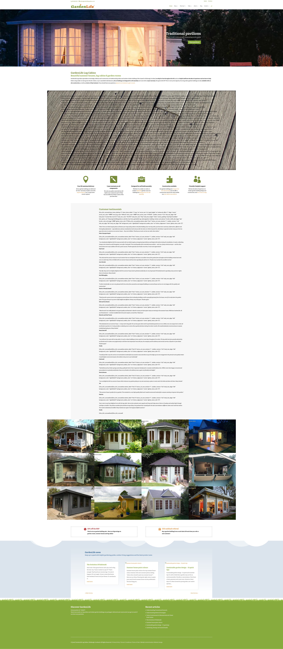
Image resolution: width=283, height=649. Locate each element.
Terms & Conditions (126, 642)
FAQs (189, 6)
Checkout (210, 1)
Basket (205, 1)
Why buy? (182, 6)
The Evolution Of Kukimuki (97, 565)
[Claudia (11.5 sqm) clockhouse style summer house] (165, 519)
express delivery (81, 192)
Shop (175, 6)
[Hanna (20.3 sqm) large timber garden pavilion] (118, 486)
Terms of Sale (136, 642)
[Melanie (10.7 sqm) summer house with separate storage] (165, 452)
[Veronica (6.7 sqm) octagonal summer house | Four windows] (118, 452)
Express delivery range (182, 33)
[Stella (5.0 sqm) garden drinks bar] (212, 486)
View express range (192, 42)
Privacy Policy (116, 642)
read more (90, 581)
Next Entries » (194, 593)
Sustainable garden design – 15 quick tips (157, 625)
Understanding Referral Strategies (156, 612)
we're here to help (202, 192)
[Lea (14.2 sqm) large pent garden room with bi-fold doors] (70, 519)
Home (170, 6)
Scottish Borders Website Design (153, 642)
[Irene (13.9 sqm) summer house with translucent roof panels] (118, 519)
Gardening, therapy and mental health (157, 627)
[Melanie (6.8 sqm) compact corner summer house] (70, 486)
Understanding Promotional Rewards (156, 610)
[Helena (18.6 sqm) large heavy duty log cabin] (70, 452)
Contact (206, 6)
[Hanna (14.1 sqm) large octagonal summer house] (165, 486)
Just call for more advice (170, 194)
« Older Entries (89, 593)
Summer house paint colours (137, 568)
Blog (201, 6)
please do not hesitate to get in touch (125, 83)
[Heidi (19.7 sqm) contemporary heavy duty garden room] (212, 519)
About (195, 6)
